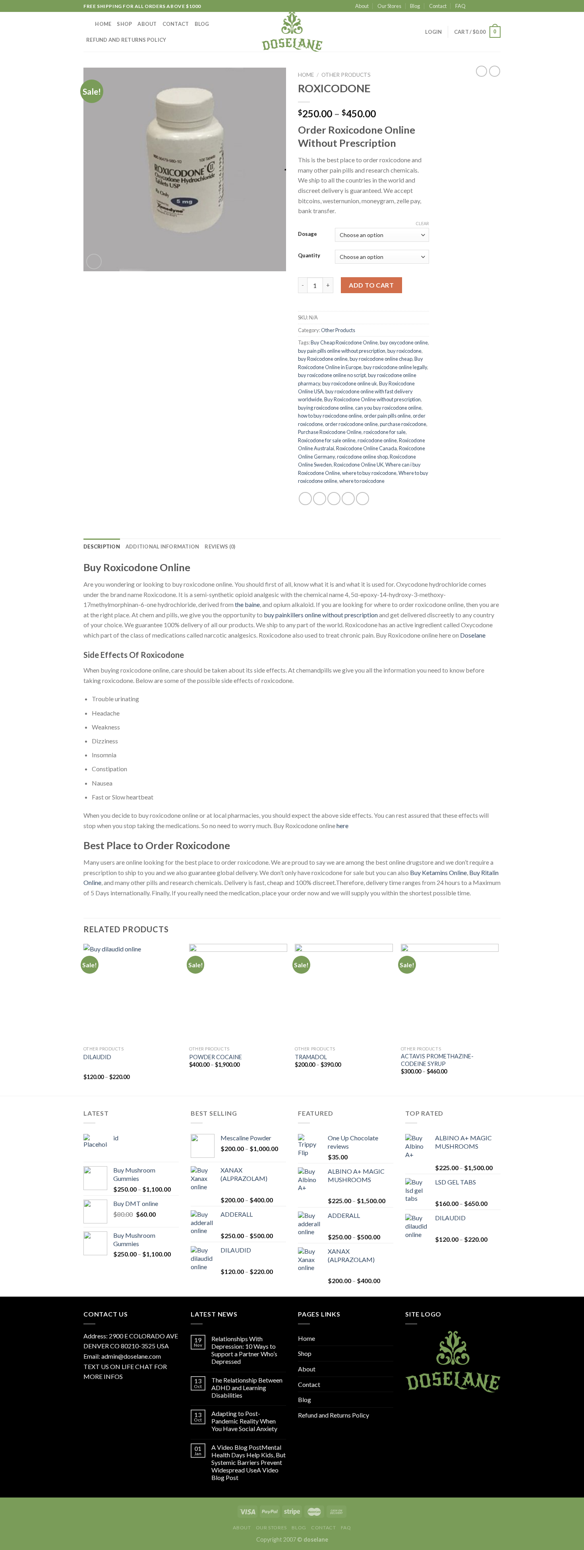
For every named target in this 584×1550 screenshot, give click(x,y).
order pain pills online (387, 415)
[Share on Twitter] (319, 498)
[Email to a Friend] (333, 498)
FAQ (460, 6)
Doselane (472, 635)
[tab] (101, 546)
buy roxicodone (404, 351)
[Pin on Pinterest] (348, 498)
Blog (415, 6)
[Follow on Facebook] (474, 6)
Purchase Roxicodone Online (330, 432)
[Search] (86, 23)
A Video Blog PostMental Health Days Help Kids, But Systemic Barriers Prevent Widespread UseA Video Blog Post (248, 1462)
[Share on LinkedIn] (362, 498)
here (342, 825)
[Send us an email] (496, 6)
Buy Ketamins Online (438, 872)
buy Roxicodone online (323, 359)
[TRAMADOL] (344, 993)
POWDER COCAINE (215, 1057)
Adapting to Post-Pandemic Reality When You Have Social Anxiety (244, 1421)
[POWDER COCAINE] (238, 993)
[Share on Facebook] (305, 498)
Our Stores (389, 6)
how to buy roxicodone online (330, 415)
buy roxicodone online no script (332, 375)
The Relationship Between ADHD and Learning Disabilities (246, 1387)
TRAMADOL (311, 1057)
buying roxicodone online (325, 408)
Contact (438, 6)
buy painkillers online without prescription (321, 614)
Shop (124, 24)
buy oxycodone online (404, 342)
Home (103, 24)
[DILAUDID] (132, 993)
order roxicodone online (351, 424)
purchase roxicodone (403, 424)
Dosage (307, 234)
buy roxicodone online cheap (381, 359)
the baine (247, 604)
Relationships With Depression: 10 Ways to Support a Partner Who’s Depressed (244, 1350)
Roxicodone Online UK (358, 464)
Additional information (162, 546)
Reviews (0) (220, 546)
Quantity (309, 256)
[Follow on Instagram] (481, 6)
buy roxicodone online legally (395, 367)
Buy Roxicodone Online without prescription (372, 399)
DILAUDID (97, 1057)
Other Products (346, 75)
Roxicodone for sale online (327, 440)
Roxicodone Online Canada (366, 448)
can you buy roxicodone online (388, 408)
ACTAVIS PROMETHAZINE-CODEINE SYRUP (437, 1060)
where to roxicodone (362, 481)
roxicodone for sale (385, 432)
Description (101, 546)
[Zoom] (94, 261)
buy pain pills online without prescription (341, 351)
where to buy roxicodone (369, 473)
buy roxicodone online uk (349, 383)
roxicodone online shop (362, 456)
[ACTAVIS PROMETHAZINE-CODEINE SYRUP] (450, 993)
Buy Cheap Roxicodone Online (344, 342)
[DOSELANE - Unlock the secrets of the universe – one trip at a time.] (292, 32)
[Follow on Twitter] (489, 6)
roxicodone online (377, 440)
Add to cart (371, 285)
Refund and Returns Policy (126, 40)
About (362, 6)
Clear (422, 223)
